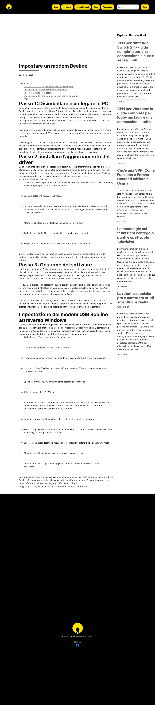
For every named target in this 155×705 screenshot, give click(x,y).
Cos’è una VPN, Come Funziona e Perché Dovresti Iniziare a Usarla (136, 176)
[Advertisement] (7, 50)
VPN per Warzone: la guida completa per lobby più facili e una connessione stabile (135, 115)
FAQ (26, 99)
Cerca (145, 7)
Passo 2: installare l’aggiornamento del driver (45, 89)
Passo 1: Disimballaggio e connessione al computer (49, 86)
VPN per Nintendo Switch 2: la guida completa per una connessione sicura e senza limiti (135, 51)
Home (56, 7)
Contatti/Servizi (82, 7)
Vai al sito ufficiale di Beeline (33, 179)
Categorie (67, 7)
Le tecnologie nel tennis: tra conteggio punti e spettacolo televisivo (135, 235)
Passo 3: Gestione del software (39, 93)
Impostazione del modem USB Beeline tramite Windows (51, 96)
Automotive (107, 7)
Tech (96, 7)
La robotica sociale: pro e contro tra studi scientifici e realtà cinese (135, 300)
